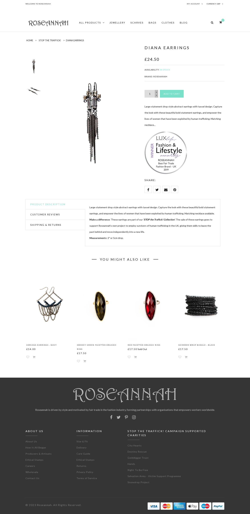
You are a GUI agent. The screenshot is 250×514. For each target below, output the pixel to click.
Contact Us (32, 478)
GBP (218, 4)
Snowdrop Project (138, 482)
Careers (30, 465)
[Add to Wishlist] (27, 357)
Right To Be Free (138, 470)
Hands (131, 463)
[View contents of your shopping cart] (220, 22)
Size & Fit (82, 441)
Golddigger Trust (138, 457)
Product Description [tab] (47, 204)
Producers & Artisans (39, 453)
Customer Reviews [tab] (45, 214)
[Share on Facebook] (148, 189)
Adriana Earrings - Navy (41, 345)
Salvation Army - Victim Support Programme (154, 476)
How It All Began (36, 447)
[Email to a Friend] (165, 189)
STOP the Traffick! (50, 40)
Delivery (82, 447)
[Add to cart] (34, 357)
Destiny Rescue (137, 451)
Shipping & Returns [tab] (45, 224)
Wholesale (32, 472)
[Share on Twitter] (157, 189)
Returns (81, 465)
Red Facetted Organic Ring (144, 345)
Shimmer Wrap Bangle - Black (196, 345)
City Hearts (135, 445)
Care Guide (83, 453)
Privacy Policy (85, 472)
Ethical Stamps (35, 459)
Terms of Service (87, 478)
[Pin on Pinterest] (174, 189)
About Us (31, 441)
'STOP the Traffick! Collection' (159, 219)
